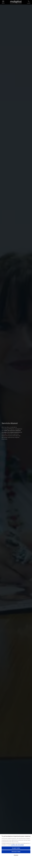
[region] (16, 845)
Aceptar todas (16, 848)
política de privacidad (17, 844)
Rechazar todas (16, 851)
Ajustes (16, 855)
